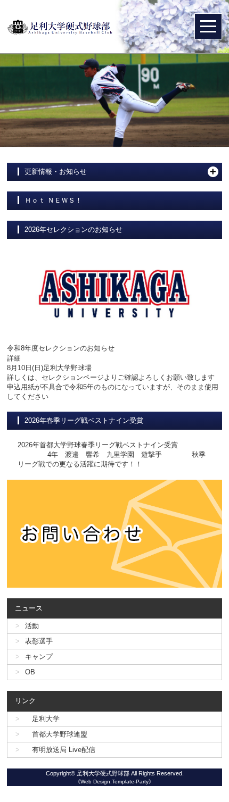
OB (30, 672)
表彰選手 (39, 641)
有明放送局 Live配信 (60, 750)
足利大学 (42, 719)
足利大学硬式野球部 (103, 773)
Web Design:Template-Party (114, 781)
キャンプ (39, 657)
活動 (32, 626)
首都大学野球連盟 (56, 734)
